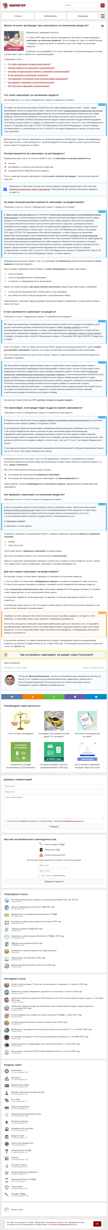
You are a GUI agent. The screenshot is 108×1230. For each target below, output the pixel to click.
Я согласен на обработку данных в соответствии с (45, 821)
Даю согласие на (53, 875)
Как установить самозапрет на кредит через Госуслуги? (56, 654)
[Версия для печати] (102, 25)
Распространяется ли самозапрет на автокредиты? (31, 68)
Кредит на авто (97, 668)
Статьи (18, 16)
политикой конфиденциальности (68, 821)
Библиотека (51, 16)
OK (97, 1224)
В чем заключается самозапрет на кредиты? (28, 75)
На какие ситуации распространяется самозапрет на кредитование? (39, 71)
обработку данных (59, 875)
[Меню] (102, 16)
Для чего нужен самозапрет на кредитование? (29, 86)
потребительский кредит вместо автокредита (29, 189)
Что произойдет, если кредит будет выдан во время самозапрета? (38, 79)
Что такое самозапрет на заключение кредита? (29, 64)
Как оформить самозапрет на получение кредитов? (31, 82)
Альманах (83, 16)
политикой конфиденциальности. (62, 1224)
